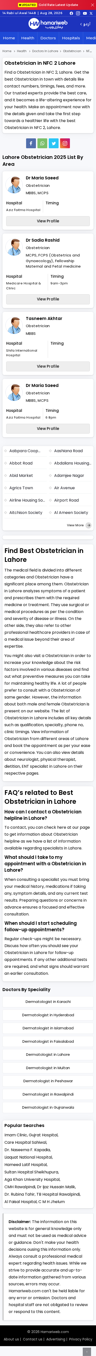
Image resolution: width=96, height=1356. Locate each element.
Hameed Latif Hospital (25, 1164)
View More (75, 525)
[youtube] (84, 13)
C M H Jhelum (51, 1202)
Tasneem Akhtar (44, 318)
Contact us (32, 1339)
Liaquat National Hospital (28, 1157)
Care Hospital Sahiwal (25, 1142)
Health (27, 38)
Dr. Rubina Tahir (19, 1194)
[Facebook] (31, 143)
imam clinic (15, 1135)
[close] (92, 5)
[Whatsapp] (42, 143)
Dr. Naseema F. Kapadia (27, 1150)
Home (9, 38)
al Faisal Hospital (20, 1202)
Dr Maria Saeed (42, 178)
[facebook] (71, 13)
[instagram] (65, 143)
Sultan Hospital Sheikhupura (31, 1172)
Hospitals (71, 38)
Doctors (48, 38)
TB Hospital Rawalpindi (58, 1194)
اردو (87, 24)
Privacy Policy (80, 1339)
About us (11, 1339)
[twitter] (91, 13)
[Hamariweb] (48, 24)
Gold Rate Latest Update (50, 5)
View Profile (48, 221)
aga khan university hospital (32, 1179)
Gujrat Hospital (43, 1135)
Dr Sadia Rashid (43, 240)
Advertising (55, 1339)
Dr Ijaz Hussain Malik (56, 1187)
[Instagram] (78, 13)
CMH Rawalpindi (19, 1187)
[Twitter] (54, 143)
